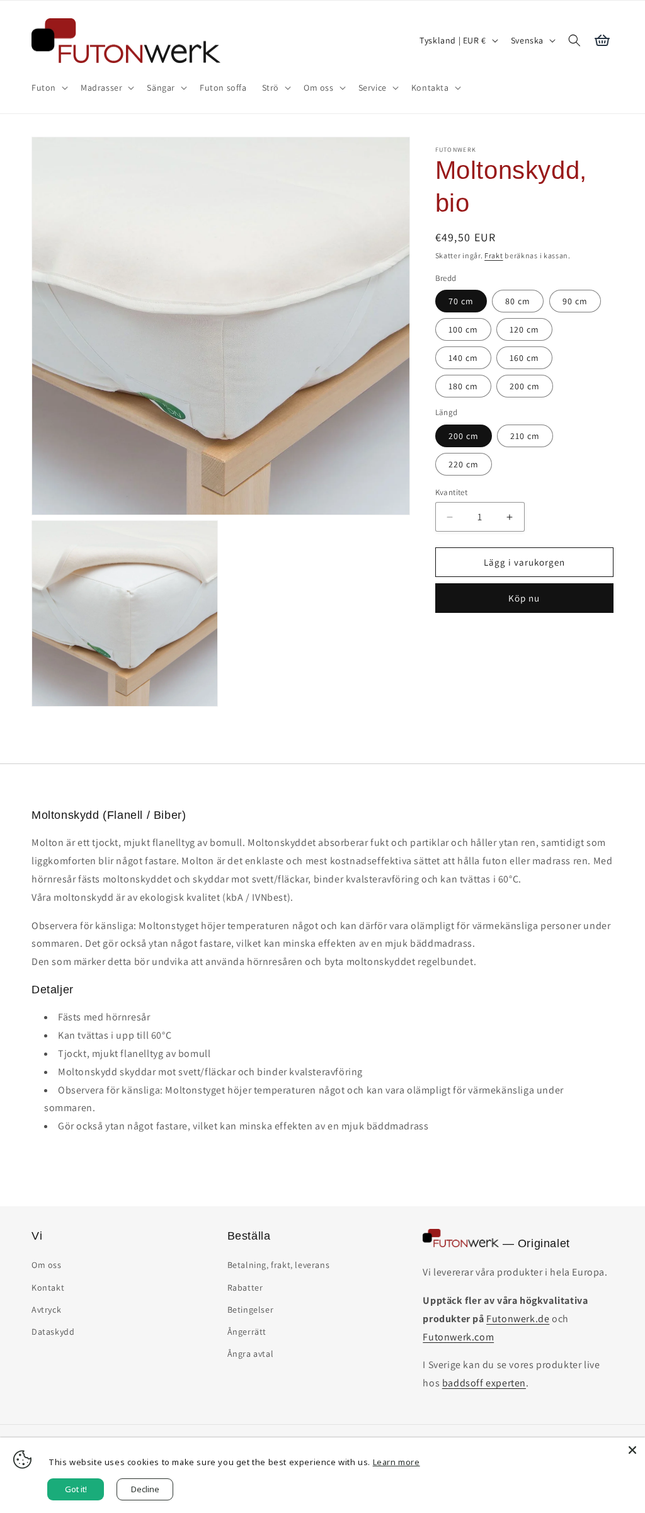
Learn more (396, 1462)
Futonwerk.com (458, 1337)
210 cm (525, 436)
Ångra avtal (250, 1353)
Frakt (493, 255)
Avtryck (46, 1309)
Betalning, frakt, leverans (278, 1264)
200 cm (525, 386)
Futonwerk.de (517, 1318)
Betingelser (250, 1309)
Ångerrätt (246, 1331)
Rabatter (245, 1287)
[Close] (632, 1450)
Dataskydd (52, 1331)
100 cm (463, 329)
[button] (48, 87)
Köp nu (524, 598)
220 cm (463, 464)
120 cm (524, 329)
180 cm (463, 386)
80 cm (517, 301)
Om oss (46, 1264)
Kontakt (47, 1287)
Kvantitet (451, 492)
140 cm (463, 357)
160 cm (524, 357)
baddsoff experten (484, 1383)
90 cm (575, 301)
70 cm (461, 301)
